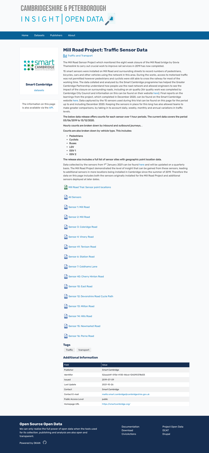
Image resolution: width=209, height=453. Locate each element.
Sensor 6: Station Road (82, 256)
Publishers (56, 35)
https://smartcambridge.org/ (116, 404)
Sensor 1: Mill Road (79, 207)
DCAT (165, 430)
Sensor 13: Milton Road (81, 306)
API (51, 107)
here (156, 93)
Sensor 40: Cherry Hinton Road (86, 276)
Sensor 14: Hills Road (80, 316)
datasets (39, 90)
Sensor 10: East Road (80, 286)
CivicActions (129, 434)
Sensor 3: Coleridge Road (83, 226)
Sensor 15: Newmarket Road (84, 326)
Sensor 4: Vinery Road (81, 236)
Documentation (130, 426)
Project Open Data (172, 426)
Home (25, 35)
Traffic (69, 349)
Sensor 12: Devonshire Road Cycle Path (91, 296)
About (71, 35)
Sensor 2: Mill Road (79, 217)
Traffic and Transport (80, 55)
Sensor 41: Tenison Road (82, 246)
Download (127, 430)
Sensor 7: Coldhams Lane (83, 266)
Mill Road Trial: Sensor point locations (90, 187)
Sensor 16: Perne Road (81, 336)
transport (83, 349)
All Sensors (75, 197)
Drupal (166, 434)
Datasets (39, 35)
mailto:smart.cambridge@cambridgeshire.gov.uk (125, 394)
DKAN (37, 442)
